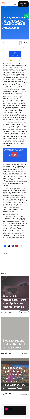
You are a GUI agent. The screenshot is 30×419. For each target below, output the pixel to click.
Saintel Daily (5, 4)
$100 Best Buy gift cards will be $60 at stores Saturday (14, 344)
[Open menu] (15, 4)
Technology (24, 312)
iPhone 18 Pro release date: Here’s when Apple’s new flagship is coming (14, 301)
